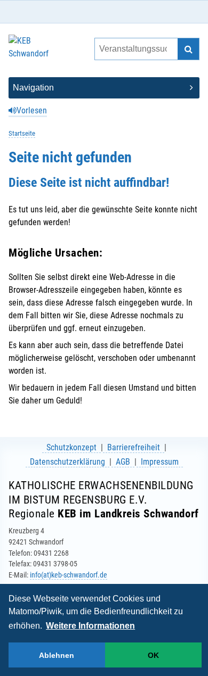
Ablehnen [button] (56, 655)
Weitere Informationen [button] (90, 625)
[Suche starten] (188, 49)
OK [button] (153, 655)
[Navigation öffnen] (104, 87)
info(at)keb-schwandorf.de (68, 575)
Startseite (22, 133)
